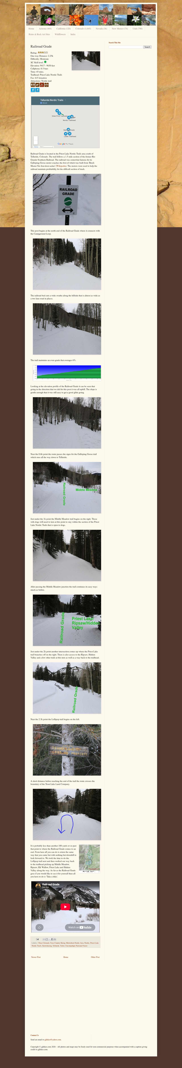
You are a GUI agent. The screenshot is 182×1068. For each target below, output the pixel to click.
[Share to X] (49, 939)
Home (31, 28)
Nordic (86, 943)
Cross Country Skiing (57, 943)
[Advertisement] (130, 70)
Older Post (95, 957)
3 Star (40, 943)
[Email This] (44, 939)
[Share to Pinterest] (54, 939)
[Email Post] (37, 939)
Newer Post (36, 957)
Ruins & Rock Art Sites (39, 34)
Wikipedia (61, 165)
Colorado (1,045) (83, 28)
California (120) (63, 28)
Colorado (46, 943)
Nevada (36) (101, 28)
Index (73, 34)
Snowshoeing (47, 946)
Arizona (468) (45, 28)
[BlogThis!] (46, 939)
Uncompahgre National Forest (76, 946)
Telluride (56, 946)
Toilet (62, 946)
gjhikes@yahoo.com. (53, 1039)
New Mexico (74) (120, 28)
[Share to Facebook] (52, 939)
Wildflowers (60, 34)
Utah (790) (137, 28)
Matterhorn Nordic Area (75, 943)
